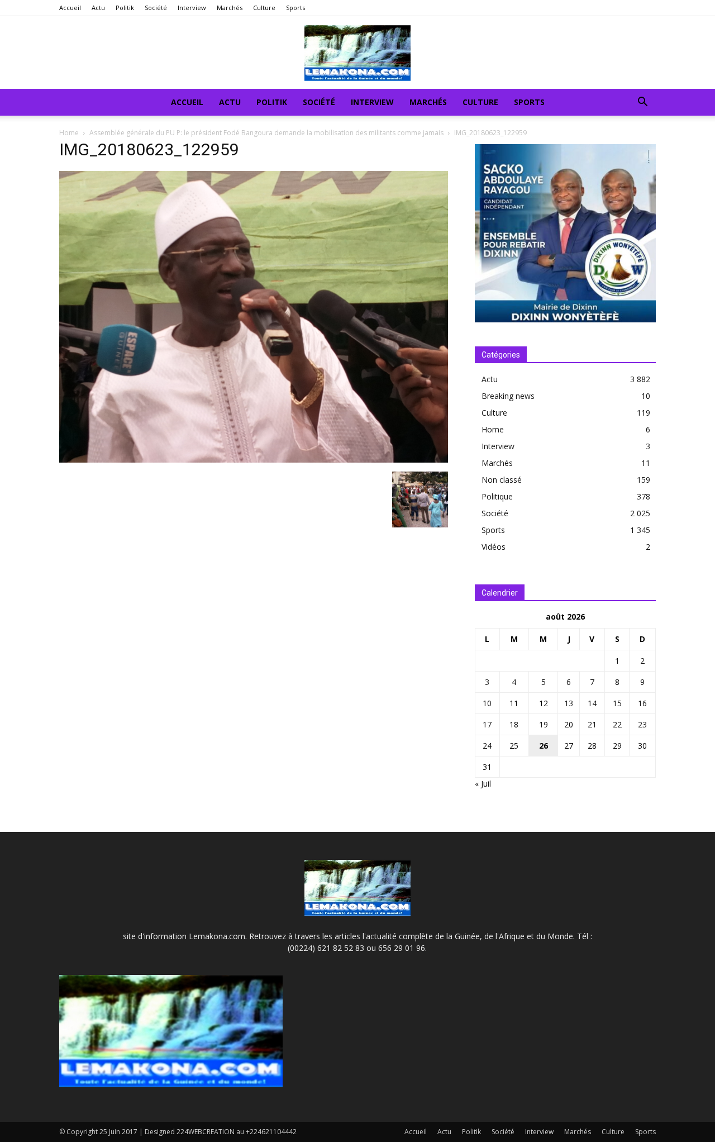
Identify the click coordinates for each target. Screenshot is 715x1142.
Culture (264, 7)
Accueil (70, 7)
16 (642, 703)
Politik (125, 7)
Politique (497, 496)
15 (617, 703)
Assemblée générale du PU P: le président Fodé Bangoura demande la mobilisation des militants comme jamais (266, 132)
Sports (295, 7)
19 (543, 724)
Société (156, 7)
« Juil (483, 783)
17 (487, 724)
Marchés (229, 7)
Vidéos (494, 546)
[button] (642, 103)
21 (592, 724)
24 (487, 745)
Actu (98, 7)
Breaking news (508, 396)
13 (568, 703)
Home (69, 132)
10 (487, 703)
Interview (192, 7)
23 (642, 724)
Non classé (502, 479)
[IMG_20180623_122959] (253, 459)
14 (592, 703)
